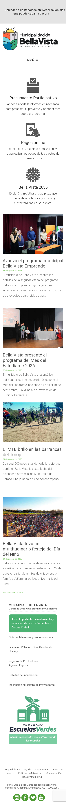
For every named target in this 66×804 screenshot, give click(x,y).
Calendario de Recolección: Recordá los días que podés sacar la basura (35, 11)
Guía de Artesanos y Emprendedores (31, 637)
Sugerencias (41, 769)
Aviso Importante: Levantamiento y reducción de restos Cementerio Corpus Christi (33, 623)
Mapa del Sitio (12, 769)
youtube (41, 797)
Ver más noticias (13, 592)
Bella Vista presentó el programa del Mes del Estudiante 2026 (25, 360)
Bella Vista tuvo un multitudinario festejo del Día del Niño (31, 549)
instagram (17, 797)
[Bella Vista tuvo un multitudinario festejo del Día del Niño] (33, 537)
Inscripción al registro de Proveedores (32, 685)
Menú (30, 59)
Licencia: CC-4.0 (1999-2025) (43, 787)
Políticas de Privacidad (30, 773)
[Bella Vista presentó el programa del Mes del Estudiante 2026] (33, 348)
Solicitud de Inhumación (23, 675)
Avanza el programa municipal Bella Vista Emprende (33, 263)
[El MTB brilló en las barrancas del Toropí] (33, 442)
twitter (33, 797)
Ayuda (27, 769)
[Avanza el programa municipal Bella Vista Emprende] (33, 254)
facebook (25, 797)
